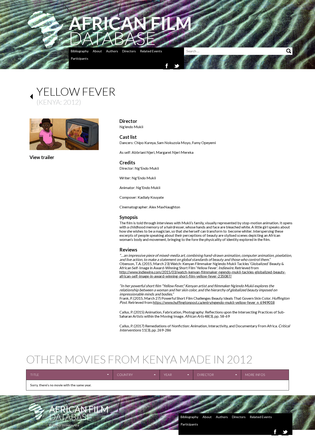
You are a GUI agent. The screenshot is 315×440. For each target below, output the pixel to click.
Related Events (151, 51)
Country (125, 375)
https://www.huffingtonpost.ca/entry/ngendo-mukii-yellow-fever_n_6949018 (214, 302)
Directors (129, 51)
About (97, 51)
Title (34, 375)
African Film (79, 409)
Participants (79, 58)
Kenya (49, 102)
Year (168, 375)
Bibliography (80, 51)
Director (205, 375)
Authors (112, 51)
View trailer (42, 157)
